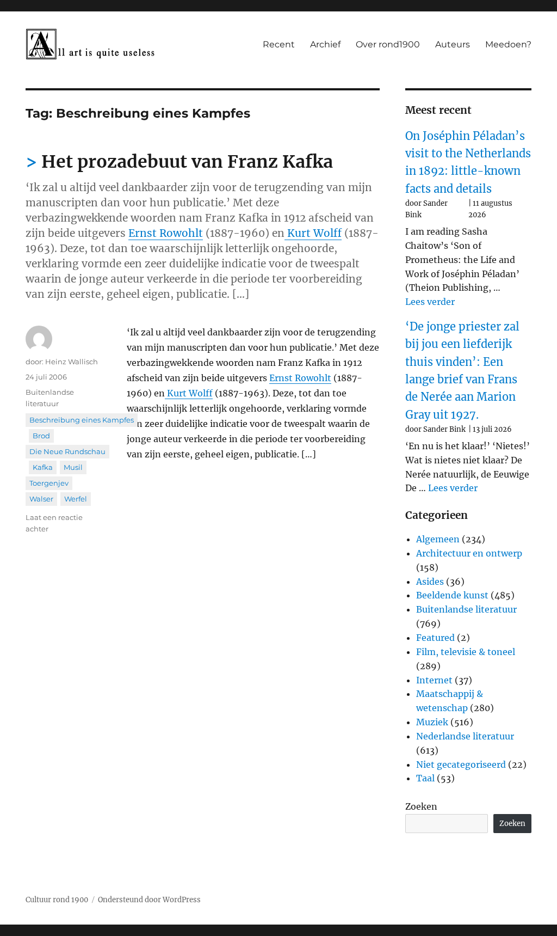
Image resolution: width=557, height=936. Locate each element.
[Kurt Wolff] (285, 233)
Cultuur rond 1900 (57, 899)
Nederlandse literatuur (465, 736)
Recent (279, 44)
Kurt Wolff (314, 233)
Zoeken (421, 806)
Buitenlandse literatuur (466, 609)
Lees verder (430, 301)
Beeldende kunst (452, 595)
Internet (434, 680)
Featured (435, 637)
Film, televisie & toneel (465, 651)
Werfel (75, 498)
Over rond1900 (388, 44)
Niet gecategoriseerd (461, 764)
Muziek (432, 722)
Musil (73, 467)
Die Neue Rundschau (67, 451)
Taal (425, 778)
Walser (41, 498)
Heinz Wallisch (71, 361)
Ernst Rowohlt (165, 233)
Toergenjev (49, 483)
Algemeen (438, 539)
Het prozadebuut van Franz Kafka (187, 162)
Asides (430, 581)
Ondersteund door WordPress (149, 899)
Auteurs (452, 44)
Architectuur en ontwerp (469, 553)
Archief (325, 44)
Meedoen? (508, 44)
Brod (41, 435)
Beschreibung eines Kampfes (81, 419)
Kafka (43, 467)
